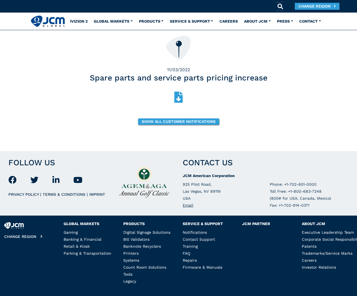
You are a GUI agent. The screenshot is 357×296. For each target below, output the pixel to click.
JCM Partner (256, 223)
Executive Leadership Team (328, 232)
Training (190, 246)
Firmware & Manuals (202, 267)
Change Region (316, 6)
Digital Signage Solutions (146, 232)
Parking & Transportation (87, 253)
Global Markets (81, 223)
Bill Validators (136, 239)
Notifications (195, 232)
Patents (309, 246)
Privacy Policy (24, 194)
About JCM (313, 223)
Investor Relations (319, 267)
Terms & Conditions (65, 194)
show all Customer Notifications (179, 121)
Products (134, 223)
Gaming (71, 232)
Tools (127, 274)
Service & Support (203, 223)
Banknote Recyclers (142, 246)
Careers (309, 260)
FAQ (186, 253)
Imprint (97, 194)
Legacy (129, 281)
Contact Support (199, 239)
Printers (131, 253)
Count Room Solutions (144, 267)
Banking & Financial (83, 239)
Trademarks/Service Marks (327, 253)
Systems (131, 260)
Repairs (190, 260)
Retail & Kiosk (77, 246)
